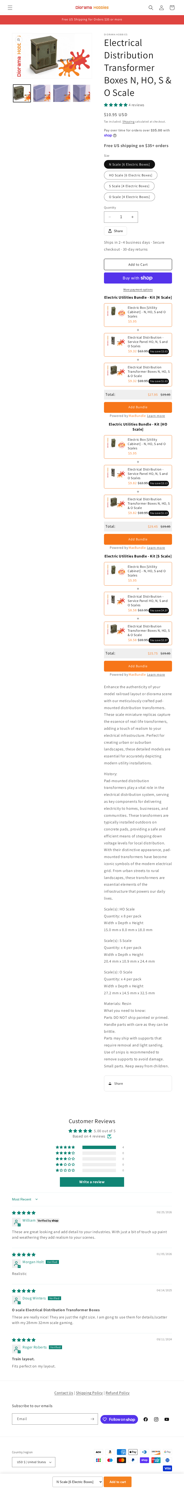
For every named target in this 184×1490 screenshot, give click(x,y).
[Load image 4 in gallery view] (81, 93)
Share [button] (118, 1083)
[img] (24, 1212)
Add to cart (117, 1482)
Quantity (110, 207)
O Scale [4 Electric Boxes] (129, 197)
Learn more (156, 416)
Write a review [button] (91, 1181)
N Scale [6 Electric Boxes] (129, 164)
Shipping (128, 121)
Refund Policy (118, 1392)
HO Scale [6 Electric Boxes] (130, 175)
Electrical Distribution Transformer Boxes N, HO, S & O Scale (149, 371)
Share (118, 231)
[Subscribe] (92, 1419)
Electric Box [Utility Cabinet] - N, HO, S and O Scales (147, 311)
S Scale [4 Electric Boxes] (129, 186)
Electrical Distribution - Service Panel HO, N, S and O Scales (148, 341)
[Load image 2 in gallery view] (42, 93)
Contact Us (63, 1392)
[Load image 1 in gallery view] (22, 93)
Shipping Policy (89, 1392)
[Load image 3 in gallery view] (61, 93)
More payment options (138, 289)
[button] (10, 7)
